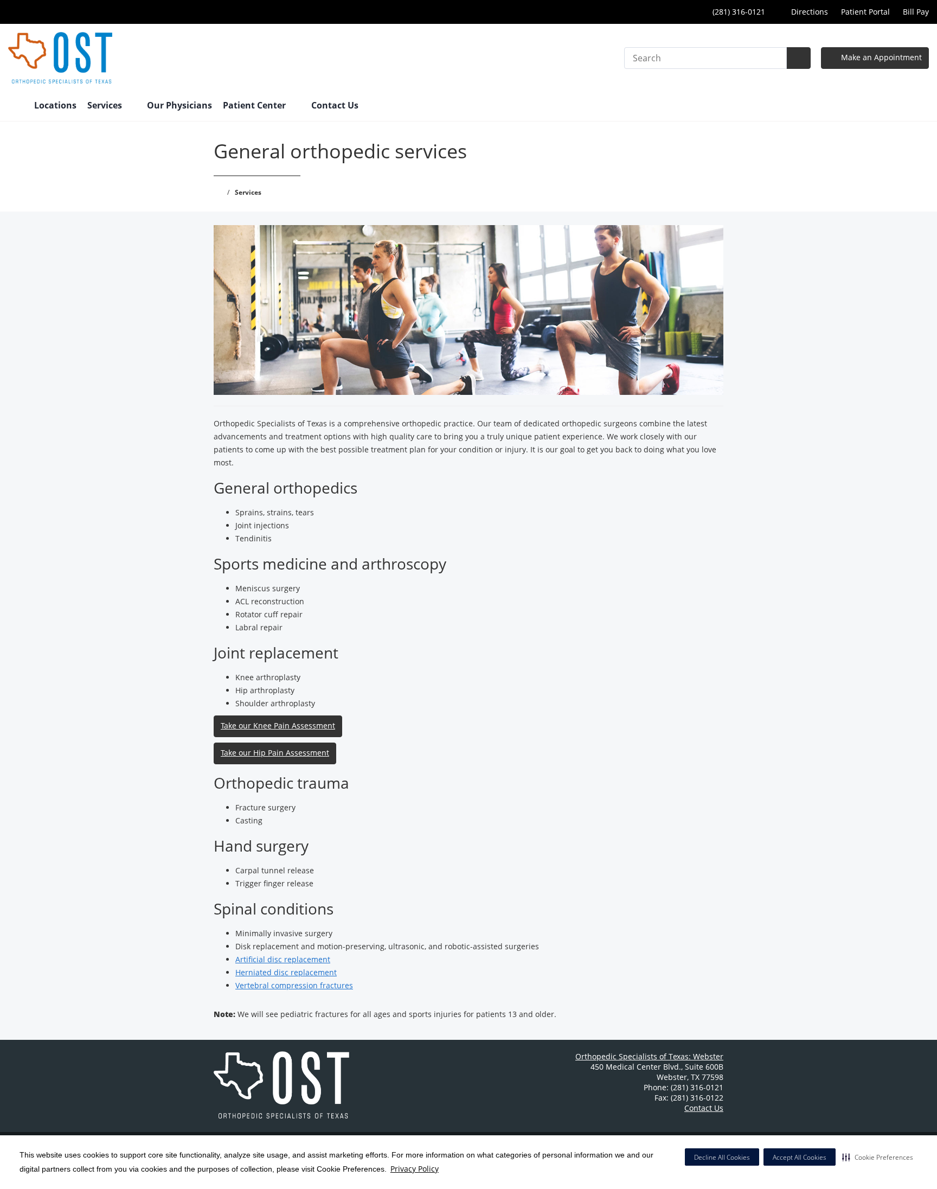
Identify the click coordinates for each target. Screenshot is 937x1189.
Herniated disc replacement (286, 972)
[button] (877, 1157)
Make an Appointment (880, 57)
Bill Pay (916, 12)
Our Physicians (179, 105)
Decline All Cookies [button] (722, 1157)
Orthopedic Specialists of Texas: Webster (649, 1056)
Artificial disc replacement (282, 959)
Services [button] (105, 105)
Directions (808, 12)
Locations (55, 105)
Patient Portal (865, 12)
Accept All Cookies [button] (799, 1157)
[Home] (15, 106)
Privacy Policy (414, 1169)
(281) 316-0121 (737, 12)
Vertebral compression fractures (294, 985)
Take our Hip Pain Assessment (275, 752)
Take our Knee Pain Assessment (278, 725)
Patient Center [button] (255, 105)
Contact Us (334, 105)
